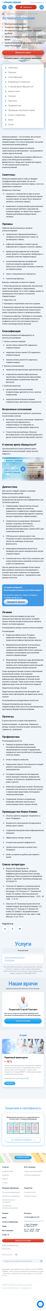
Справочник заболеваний (33, 1171)
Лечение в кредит (30, 1196)
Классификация (15, 77)
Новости (5, 1179)
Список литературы (16, 115)
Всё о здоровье (7, 1230)
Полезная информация (32, 1175)
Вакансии (5, 1175)
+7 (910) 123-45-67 (11, 598)
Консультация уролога (14, 957)
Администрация (7, 1171)
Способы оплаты (30, 1192)
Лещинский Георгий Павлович (23, 1009)
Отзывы (5, 1182)
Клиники (5, 1213)
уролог (23, 61)
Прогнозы (12, 101)
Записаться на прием (23, 1021)
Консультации (23, 950)
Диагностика (14, 91)
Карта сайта (6, 1249)
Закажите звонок (16, 602)
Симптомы (13, 67)
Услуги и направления (10, 1222)
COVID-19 (5, 1235)
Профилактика (14, 105)
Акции (11, 124)
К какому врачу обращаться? (21, 86)
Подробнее (9, 960)
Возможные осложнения (19, 82)
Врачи (10, 120)
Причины (12, 72)
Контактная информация (11, 1192)
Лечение (12, 96)
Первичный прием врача (16, 1057)
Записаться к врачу (23, 53)
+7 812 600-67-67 (29, 973)
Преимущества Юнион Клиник (21, 110)
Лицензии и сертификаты (11, 1196)
